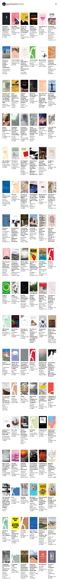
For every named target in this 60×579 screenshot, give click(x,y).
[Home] (28, 4)
